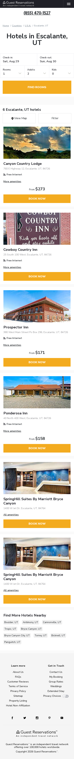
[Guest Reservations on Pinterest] (50, 717)
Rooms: (7, 69)
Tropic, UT (10, 629)
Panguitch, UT (12, 642)
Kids (54, 69)
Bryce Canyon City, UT (17, 635)
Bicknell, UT (58, 635)
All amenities (11, 514)
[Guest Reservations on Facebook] (14, 717)
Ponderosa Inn (15, 413)
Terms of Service (18, 686)
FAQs (18, 677)
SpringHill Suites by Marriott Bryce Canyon (33, 501)
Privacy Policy (18, 691)
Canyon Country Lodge (22, 163)
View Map (20, 118)
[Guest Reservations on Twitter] (25, 717)
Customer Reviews (18, 681)
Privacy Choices (52, 696)
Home (6, 25)
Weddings (56, 686)
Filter (55, 118)
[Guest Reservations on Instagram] (37, 717)
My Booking (56, 677)
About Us (18, 672)
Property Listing (18, 700)
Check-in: (8, 57)
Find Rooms (37, 87)
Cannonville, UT (52, 622)
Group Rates (56, 681)
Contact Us (56, 672)
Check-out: (46, 57)
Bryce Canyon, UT (31, 629)
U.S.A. (28, 25)
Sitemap (18, 696)
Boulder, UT (11, 622)
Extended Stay (56, 691)
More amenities (12, 181)
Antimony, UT (30, 622)
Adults (31, 69)
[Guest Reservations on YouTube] (60, 717)
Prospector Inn (15, 327)
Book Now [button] (37, 199)
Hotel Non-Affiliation (18, 705)
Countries (17, 25)
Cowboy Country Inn (20, 249)
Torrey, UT (40, 635)
